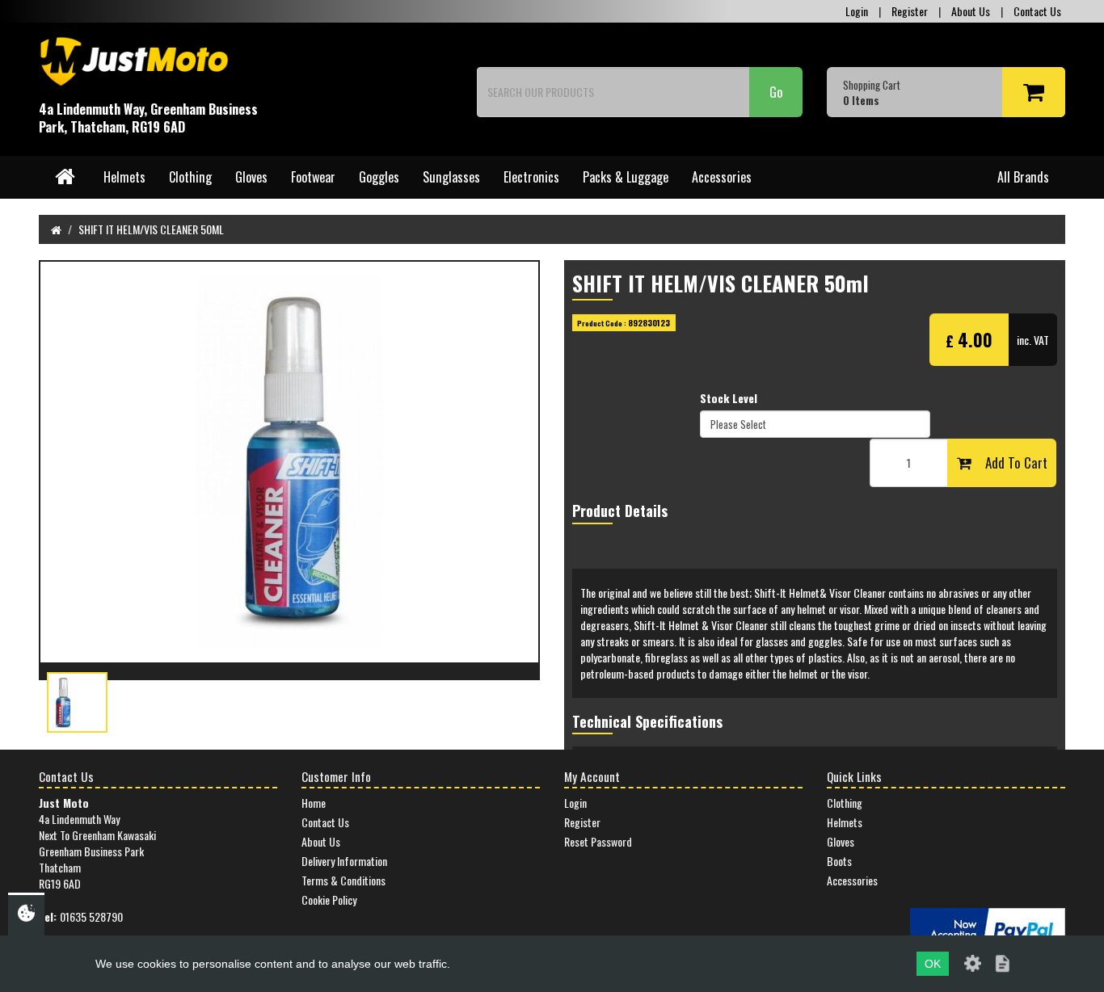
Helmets (124, 177)
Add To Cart (1009, 462)
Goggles (379, 177)
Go (775, 92)
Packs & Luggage (625, 177)
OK (933, 963)
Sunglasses (451, 177)
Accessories (722, 177)
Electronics (531, 177)
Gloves (251, 177)
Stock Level (728, 398)
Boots (839, 860)
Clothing (190, 177)
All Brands (1023, 177)
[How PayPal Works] (987, 927)
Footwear (313, 177)
